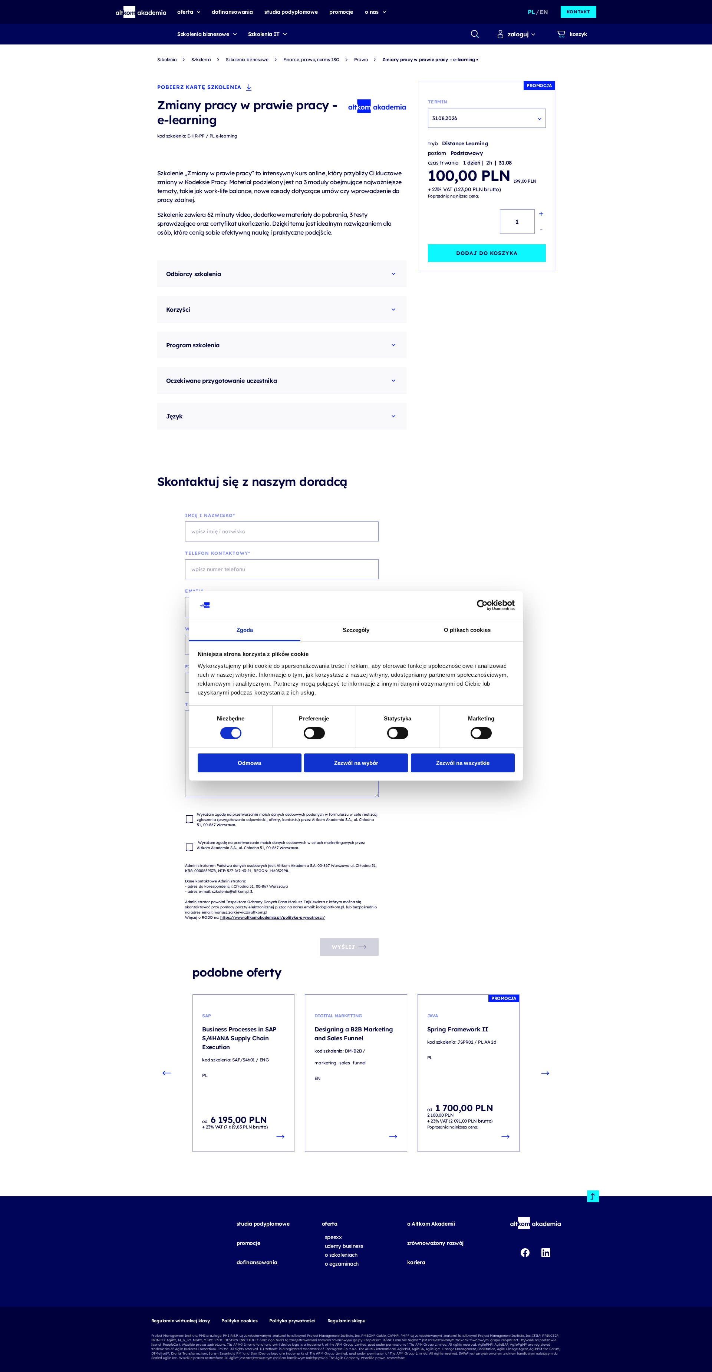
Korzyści (178, 309)
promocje (248, 1243)
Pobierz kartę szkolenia (199, 87)
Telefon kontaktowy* (217, 553)
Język (174, 416)
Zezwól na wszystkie (463, 763)
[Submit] (475, 34)
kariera (416, 1262)
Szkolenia (167, 59)
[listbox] (487, 118)
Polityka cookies (239, 1320)
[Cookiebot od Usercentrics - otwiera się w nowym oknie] (482, 605)
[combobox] (474, 34)
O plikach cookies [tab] (467, 630)
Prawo (361, 59)
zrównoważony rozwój (435, 1243)
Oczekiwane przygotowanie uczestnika (221, 380)
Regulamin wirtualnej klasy (180, 1320)
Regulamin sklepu (346, 1320)
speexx (333, 1237)
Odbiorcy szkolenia (193, 274)
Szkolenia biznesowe (203, 34)
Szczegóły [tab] (356, 630)
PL (531, 12)
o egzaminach (342, 1263)
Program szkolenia (193, 345)
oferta (329, 1223)
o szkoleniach (341, 1255)
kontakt (578, 11)
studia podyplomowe (263, 1223)
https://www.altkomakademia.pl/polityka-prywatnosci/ (272, 917)
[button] (141, 12)
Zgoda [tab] (245, 630)
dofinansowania (257, 1262)
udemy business (344, 1246)
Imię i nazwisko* (210, 515)
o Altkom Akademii (431, 1223)
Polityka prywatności (292, 1320)
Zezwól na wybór (356, 763)
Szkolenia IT (264, 34)
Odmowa (249, 763)
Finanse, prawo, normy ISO (311, 59)
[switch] (314, 733)
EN (544, 12)
